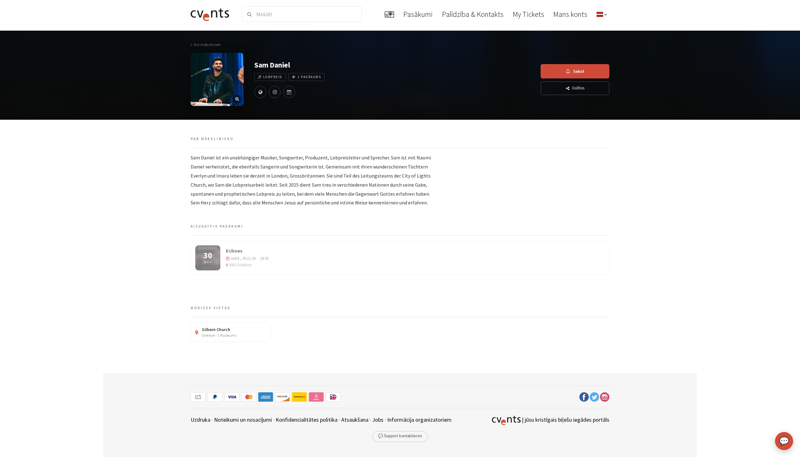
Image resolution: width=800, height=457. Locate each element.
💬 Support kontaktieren (400, 436)
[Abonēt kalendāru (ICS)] (289, 92)
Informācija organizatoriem (419, 419)
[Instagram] (275, 92)
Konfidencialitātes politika (307, 419)
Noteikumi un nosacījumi (243, 419)
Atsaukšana (354, 419)
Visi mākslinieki (207, 44)
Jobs (377, 419)
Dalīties (578, 88)
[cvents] (212, 14)
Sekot (578, 71)
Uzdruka (200, 419)
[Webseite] (260, 92)
